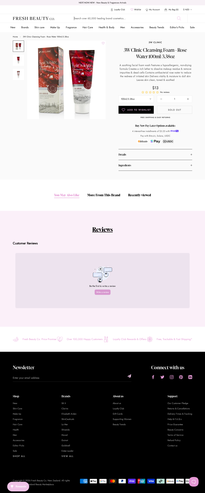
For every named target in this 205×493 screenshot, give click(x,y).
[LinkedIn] (190, 377)
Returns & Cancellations (179, 408)
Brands (25, 27)
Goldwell (66, 445)
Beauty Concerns (175, 429)
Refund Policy (174, 440)
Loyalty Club (119, 9)
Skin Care (17, 408)
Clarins (65, 408)
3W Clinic (155, 42)
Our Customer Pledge (178, 403)
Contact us (172, 445)
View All (68, 456)
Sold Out (174, 109)
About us (117, 403)
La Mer (65, 424)
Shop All (19, 456)
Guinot (65, 440)
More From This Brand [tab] (103, 195)
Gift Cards (118, 413)
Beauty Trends (156, 27)
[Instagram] (172, 377)
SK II (64, 403)
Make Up (55, 27)
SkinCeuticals (68, 419)
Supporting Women (122, 419)
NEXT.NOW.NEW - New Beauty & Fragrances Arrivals (102, 2)
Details (122, 154)
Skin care (39, 27)
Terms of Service (175, 435)
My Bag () (173, 9)
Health (16, 429)
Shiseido (66, 429)
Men (122, 27)
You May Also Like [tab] (66, 195)
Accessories (137, 27)
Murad (65, 435)
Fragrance (71, 27)
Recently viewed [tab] (139, 195)
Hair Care (87, 27)
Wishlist (137, 9)
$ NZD (186, 9)
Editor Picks (18, 445)
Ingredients (125, 165)
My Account (154, 9)
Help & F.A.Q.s (175, 419)
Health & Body (106, 27)
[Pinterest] (181, 377)
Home (15, 36)
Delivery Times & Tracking (180, 413)
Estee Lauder (68, 450)
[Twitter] (162, 377)
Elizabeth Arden (69, 413)
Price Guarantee (175, 424)
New (12, 27)
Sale (192, 27)
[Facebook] (153, 377)
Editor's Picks (177, 27)
